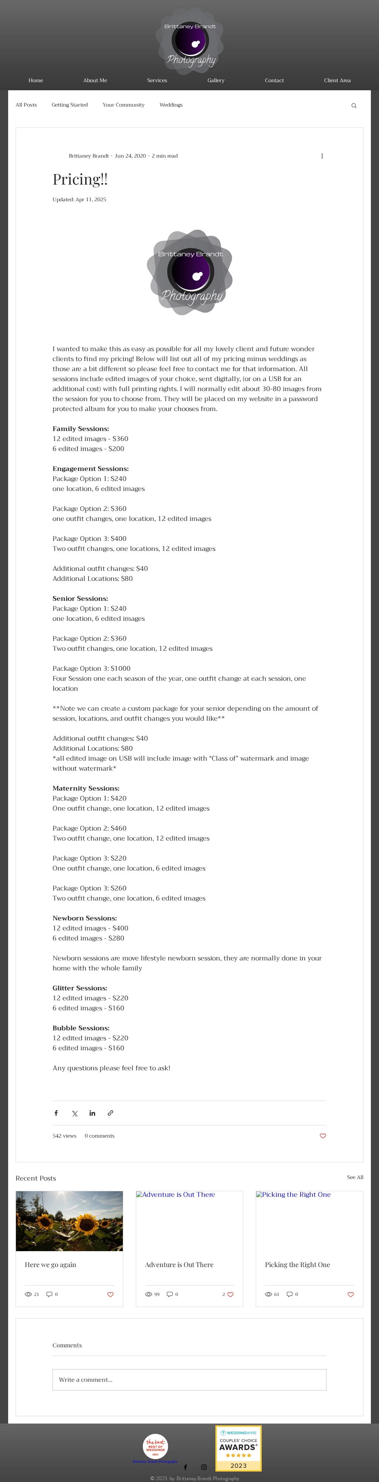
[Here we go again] (69, 1221)
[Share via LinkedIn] (92, 1112)
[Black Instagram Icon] (204, 1467)
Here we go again (50, 1264)
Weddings (171, 105)
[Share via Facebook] (56, 1112)
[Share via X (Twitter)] (74, 1112)
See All (355, 1177)
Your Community (124, 105)
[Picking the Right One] (309, 1221)
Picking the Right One (297, 1264)
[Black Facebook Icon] (185, 1467)
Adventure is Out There (179, 1264)
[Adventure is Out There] (189, 1221)
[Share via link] (110, 1112)
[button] (354, 105)
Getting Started (70, 105)
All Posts (26, 105)
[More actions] (322, 155)
